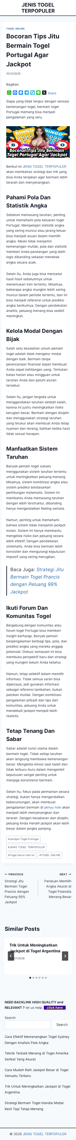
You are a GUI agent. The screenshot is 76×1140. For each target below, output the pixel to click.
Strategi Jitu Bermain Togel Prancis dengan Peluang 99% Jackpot (17, 888)
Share (52, 93)
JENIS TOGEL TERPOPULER (26, 847)
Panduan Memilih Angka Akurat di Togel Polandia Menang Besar (57, 886)
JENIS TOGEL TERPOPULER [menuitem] (44, 166)
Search (10, 1018)
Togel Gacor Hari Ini (21, 855)
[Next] (65, 956)
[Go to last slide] (11, 956)
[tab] (30, 978)
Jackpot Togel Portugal (23, 839)
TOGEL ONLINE (15, 28)
